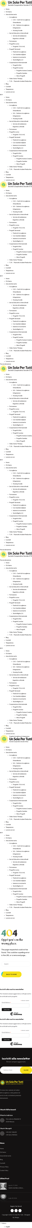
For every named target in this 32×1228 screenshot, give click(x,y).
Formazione (13, 41)
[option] (19, 1226)
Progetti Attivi (17, 65)
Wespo (17, 1217)
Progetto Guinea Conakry (24, 70)
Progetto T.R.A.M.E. (19, 46)
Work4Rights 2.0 (18, 60)
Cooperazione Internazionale (18, 62)
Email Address (6, 1002)
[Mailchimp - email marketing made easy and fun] (16, 1015)
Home (7, 9)
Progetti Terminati (14, 49)
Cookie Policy (4, 1170)
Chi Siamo (9, 12)
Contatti (8, 86)
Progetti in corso (14, 44)
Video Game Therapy (15, 78)
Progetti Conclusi (18, 68)
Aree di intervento (11, 14)
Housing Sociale (17, 30)
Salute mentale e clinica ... (16, 1188)
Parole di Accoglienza (19, 52)
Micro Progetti (20, 76)
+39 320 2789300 (11, 1135)
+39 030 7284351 (11, 1132)
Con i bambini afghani (19, 54)
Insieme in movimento (19, 57)
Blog (7, 84)
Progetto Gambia (21, 73)
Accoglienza (13, 17)
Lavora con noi (10, 92)
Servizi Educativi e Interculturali (18, 33)
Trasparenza (9, 89)
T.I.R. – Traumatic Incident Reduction (20, 81)
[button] (16, 94)
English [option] (8, 1227)
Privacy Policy (4, 1167)
